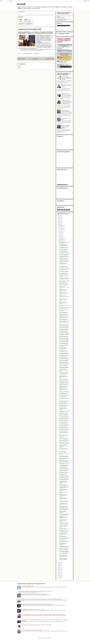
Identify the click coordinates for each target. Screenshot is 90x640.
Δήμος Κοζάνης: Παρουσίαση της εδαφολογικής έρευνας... (64, 531)
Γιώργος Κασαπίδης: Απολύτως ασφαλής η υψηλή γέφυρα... (64, 479)
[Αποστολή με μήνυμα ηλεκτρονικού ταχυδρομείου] (34, 53)
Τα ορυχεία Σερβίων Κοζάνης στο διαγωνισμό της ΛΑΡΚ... (64, 514)
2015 (59, 568)
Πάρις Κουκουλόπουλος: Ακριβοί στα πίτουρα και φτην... (64, 396)
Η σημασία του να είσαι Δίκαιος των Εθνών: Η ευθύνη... (64, 470)
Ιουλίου (60, 232)
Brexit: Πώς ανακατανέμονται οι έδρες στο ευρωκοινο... (64, 250)
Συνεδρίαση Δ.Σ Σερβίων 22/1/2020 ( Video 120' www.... (63, 559)
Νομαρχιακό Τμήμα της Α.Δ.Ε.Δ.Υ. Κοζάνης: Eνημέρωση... (62, 348)
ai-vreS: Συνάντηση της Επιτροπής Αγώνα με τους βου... (63, 556)
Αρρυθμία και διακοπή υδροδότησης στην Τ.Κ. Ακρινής (63, 517)
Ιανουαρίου (61, 241)
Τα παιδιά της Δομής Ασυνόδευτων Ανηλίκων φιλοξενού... (63, 512)
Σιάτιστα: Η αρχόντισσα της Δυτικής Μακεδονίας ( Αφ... (63, 312)
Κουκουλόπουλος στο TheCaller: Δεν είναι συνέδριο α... (64, 398)
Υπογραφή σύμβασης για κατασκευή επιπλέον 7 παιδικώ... (63, 495)
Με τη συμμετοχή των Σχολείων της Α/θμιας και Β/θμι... (64, 247)
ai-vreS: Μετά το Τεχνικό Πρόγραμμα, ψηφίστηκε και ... (64, 485)
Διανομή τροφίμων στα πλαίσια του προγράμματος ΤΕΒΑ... (64, 443)
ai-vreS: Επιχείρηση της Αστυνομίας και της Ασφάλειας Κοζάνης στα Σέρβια (32, 609)
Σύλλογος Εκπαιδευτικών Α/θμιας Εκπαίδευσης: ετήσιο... (64, 468)
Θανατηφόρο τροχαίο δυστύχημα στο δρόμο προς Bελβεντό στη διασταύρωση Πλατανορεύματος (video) (37, 604)
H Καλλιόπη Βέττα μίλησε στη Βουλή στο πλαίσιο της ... (64, 384)
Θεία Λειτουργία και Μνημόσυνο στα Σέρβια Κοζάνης (64, 356)
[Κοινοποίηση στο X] (36, 53)
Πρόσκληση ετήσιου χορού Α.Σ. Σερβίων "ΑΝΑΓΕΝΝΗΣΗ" (64, 360)
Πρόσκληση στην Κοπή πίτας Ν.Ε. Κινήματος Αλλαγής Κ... (64, 416)
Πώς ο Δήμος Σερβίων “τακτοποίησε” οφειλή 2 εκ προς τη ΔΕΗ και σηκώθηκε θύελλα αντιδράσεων (66, 78)
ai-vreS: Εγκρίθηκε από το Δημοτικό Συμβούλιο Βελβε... (64, 332)
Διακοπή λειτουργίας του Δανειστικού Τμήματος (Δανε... (64, 319)
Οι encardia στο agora (62, 374)
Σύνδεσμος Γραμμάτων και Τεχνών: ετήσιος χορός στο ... (64, 373)
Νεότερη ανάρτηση (21, 58)
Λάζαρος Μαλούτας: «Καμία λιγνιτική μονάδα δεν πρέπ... (64, 509)
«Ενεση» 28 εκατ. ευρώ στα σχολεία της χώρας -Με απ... (64, 336)
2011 (59, 573)
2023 (59, 219)
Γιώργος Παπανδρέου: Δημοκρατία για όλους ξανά (64, 536)
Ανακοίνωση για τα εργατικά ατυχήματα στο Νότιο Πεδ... (64, 501)
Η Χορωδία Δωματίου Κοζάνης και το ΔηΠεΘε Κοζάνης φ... (64, 252)
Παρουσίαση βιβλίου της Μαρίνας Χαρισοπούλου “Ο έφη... (64, 377)
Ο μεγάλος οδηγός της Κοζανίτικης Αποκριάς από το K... (64, 296)
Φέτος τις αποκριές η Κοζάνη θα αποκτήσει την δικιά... (64, 308)
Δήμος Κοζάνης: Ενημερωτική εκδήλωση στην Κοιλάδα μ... (64, 329)
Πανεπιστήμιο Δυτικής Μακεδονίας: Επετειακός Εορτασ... (63, 290)
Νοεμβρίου (61, 226)
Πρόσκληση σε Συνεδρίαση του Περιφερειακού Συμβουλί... (64, 418)
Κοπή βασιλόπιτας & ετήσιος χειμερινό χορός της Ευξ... (63, 461)
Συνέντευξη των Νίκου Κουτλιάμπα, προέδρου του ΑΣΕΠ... (64, 370)
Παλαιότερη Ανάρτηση (50, 58)
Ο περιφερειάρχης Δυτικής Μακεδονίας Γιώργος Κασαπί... (63, 482)
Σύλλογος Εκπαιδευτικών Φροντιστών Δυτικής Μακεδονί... (63, 408)
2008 (59, 578)
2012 (59, 572)
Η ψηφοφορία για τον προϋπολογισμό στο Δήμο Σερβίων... (63, 446)
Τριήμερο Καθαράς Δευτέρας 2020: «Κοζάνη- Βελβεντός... (64, 367)
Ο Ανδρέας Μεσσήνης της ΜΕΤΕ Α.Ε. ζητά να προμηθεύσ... (64, 254)
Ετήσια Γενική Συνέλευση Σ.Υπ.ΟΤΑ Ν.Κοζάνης (63, 351)
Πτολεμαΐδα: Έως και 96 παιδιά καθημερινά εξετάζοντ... (64, 386)
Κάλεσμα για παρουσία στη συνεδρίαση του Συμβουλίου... (64, 427)
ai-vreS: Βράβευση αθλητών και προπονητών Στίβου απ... (64, 547)
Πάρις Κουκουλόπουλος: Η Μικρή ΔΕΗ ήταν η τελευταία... (64, 541)
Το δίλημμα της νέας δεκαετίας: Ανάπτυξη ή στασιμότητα (64, 549)
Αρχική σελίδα (35, 58)
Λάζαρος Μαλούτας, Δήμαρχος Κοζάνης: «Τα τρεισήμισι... (64, 261)
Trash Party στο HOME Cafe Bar (64, 391)
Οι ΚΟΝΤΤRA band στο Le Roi (64, 280)
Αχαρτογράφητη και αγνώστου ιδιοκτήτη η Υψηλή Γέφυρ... (64, 358)
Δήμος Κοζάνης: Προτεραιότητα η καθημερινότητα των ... (64, 393)
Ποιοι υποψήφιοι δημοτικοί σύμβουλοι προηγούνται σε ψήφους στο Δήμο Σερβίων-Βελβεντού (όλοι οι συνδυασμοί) (35, 591)
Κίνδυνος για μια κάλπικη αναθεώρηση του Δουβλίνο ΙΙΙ (64, 273)
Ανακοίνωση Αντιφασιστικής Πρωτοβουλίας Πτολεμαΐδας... (64, 551)
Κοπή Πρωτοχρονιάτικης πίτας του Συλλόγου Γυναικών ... (64, 423)
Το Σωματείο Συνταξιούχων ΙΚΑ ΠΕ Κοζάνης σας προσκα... (64, 278)
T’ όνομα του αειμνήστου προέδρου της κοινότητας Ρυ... (63, 504)
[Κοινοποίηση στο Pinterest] (38, 53)
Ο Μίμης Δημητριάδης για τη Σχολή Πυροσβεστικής (63, 245)
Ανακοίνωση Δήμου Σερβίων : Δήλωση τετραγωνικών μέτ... (64, 456)
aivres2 (20, 67)
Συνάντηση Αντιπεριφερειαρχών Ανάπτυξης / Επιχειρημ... (64, 425)
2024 (59, 218)
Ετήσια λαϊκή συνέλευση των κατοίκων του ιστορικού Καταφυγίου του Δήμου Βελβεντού (66, 126)
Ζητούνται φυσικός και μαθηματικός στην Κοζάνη (63, 475)
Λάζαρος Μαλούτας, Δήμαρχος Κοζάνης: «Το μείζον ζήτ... (64, 441)
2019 (59, 562)
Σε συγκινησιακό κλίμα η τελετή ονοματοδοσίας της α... (64, 282)
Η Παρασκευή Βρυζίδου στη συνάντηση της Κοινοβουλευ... (64, 256)
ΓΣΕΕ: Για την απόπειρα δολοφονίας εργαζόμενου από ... (64, 449)
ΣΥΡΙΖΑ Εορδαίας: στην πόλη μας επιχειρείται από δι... (64, 507)
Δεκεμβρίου (61, 225)
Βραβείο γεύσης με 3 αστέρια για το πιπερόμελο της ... (64, 243)
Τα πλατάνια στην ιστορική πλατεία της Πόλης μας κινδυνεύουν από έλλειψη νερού (66, 111)
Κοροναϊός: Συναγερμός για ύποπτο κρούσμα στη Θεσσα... (63, 299)
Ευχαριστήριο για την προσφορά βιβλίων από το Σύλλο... (64, 269)
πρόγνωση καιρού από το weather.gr (25, 25)
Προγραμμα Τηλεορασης (65, 184)
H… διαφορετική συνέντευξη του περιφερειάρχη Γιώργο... (64, 465)
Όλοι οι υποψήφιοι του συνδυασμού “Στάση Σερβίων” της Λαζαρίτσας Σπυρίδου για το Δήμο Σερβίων (36, 624)
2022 (59, 221)
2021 (59, 222)
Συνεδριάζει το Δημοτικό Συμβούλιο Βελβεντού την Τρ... (63, 264)
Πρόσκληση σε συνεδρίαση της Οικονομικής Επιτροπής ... (64, 284)
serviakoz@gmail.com (61, 17)
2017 (59, 565)
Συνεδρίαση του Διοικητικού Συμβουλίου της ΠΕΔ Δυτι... (64, 414)
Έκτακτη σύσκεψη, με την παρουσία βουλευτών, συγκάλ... (63, 544)
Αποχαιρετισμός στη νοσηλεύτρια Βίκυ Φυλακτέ (65, 94)
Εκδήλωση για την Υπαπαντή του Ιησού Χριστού (63, 346)
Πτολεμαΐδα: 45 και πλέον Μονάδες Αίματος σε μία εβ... (64, 317)
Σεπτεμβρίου (61, 229)
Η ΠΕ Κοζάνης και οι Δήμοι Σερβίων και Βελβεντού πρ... (64, 259)
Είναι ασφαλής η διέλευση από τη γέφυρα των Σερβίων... (64, 401)
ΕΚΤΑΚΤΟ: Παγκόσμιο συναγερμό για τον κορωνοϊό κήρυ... (64, 293)
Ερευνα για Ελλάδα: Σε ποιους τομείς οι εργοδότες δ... (64, 403)
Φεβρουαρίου (61, 239)
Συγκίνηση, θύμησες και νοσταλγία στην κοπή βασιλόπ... (63, 490)
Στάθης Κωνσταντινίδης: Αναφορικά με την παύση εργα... (63, 389)
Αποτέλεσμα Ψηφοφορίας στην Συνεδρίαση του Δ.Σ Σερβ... (64, 477)
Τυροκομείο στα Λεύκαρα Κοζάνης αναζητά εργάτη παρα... (63, 526)
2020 (59, 224)
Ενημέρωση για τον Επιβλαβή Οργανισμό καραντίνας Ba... (64, 339)
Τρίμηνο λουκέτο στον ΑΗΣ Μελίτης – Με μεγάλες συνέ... (64, 438)
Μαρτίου (60, 238)
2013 (59, 571)
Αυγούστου (61, 231)
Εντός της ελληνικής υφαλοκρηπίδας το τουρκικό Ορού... (64, 287)
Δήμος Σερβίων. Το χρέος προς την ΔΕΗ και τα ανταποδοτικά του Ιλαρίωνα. (66, 85)
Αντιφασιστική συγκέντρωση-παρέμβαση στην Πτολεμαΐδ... (64, 382)
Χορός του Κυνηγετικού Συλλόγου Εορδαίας (63, 452)
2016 (59, 566)
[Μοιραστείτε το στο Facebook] (37, 53)
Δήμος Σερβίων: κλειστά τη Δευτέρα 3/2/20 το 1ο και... (63, 267)
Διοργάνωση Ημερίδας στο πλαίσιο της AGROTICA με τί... (63, 432)
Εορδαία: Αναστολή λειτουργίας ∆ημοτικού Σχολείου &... (64, 406)
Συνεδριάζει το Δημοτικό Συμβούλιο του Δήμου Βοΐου (64, 315)
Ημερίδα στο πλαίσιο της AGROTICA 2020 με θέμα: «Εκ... (63, 498)
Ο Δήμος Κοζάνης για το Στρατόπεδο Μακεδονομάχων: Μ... (64, 322)
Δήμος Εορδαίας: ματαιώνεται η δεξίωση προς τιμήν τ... (64, 459)
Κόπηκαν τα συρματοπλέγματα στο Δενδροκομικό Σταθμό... (64, 341)
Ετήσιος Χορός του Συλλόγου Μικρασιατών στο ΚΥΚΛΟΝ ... (64, 334)
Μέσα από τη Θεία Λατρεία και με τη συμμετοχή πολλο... (64, 553)
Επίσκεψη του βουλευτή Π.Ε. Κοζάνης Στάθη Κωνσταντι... (64, 487)
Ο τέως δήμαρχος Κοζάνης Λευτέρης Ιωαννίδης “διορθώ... (63, 534)
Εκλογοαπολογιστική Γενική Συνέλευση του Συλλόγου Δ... (64, 430)
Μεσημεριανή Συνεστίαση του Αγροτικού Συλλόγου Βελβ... (64, 327)
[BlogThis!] (35, 53)
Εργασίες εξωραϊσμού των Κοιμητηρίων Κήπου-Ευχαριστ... (63, 303)
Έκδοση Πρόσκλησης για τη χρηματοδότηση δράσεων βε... (64, 363)
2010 (59, 575)
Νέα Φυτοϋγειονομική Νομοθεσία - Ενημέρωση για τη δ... (64, 463)
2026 (59, 215)
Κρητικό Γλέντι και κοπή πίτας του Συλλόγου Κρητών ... (64, 365)
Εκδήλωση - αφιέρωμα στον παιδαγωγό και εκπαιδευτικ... (64, 325)
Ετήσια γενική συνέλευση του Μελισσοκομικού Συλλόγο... (64, 353)
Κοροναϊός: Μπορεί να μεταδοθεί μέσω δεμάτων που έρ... (64, 411)
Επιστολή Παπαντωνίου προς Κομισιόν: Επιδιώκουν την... (64, 420)
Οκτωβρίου (61, 228)
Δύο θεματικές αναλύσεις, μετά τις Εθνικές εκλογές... (64, 529)
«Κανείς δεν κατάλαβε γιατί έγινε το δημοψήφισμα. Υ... (64, 539)
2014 (59, 569)
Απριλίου (60, 236)
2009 (59, 576)
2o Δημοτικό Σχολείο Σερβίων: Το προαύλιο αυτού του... (64, 380)
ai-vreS (21, 4)
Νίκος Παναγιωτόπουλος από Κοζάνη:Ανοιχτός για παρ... (64, 523)
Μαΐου (60, 235)
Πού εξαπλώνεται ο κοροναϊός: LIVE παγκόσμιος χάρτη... (64, 472)
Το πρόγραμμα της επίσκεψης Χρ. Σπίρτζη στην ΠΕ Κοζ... (64, 271)
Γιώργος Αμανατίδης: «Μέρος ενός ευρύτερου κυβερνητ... (64, 343)
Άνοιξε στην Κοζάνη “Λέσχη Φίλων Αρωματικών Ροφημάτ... (63, 435)
